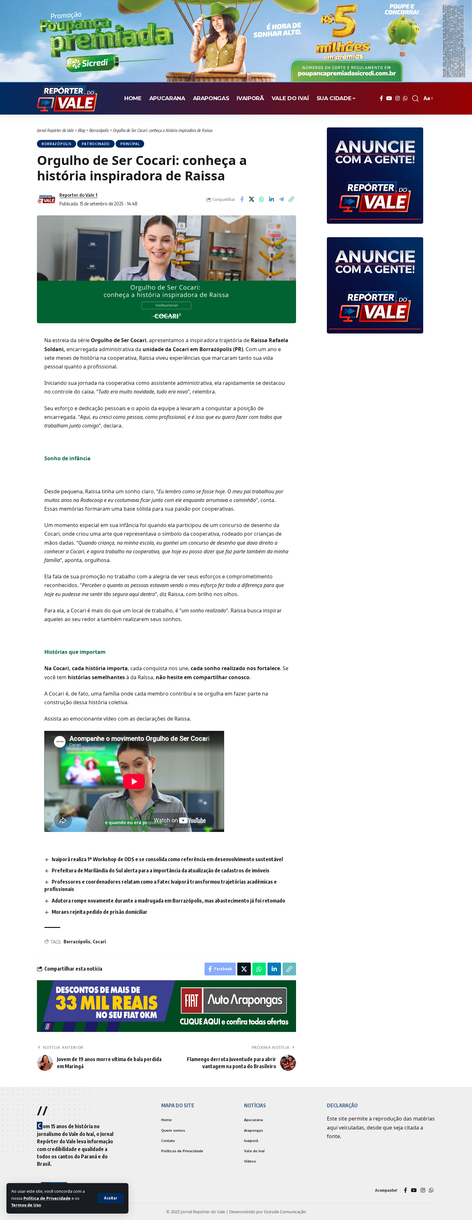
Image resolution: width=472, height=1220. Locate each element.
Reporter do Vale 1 (78, 195)
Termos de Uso (26, 1205)
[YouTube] (389, 98)
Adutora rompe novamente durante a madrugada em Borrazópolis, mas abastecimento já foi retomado (168, 900)
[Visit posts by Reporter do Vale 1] (46, 199)
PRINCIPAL (129, 144)
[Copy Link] (291, 199)
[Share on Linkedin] (271, 199)
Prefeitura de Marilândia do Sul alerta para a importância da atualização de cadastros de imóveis (160, 870)
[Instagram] (397, 98)
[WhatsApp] (405, 98)
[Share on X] (251, 199)
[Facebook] (381, 98)
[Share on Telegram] (281, 199)
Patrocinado (96, 144)
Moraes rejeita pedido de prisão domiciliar (99, 912)
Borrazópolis (56, 144)
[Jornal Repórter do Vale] (67, 98)
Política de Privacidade (47, 1198)
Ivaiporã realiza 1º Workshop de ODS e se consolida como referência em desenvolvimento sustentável (167, 859)
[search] (415, 98)
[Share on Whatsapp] (261, 199)
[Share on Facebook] (241, 199)
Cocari (99, 941)
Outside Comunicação (285, 1211)
